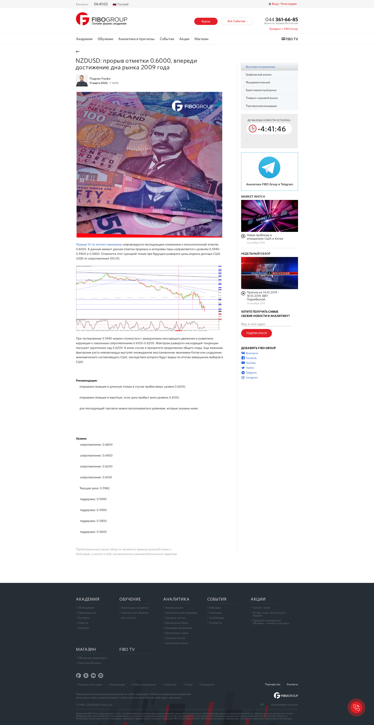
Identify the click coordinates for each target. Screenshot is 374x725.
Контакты (82, 4)
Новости (83, 622)
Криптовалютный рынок (261, 90)
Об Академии (86, 607)
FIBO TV (292, 39)
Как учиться (128, 617)
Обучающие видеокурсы (92, 657)
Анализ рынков (174, 607)
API (262, 704)
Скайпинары (216, 617)
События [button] (167, 39)
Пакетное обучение (89, 662)
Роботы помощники (144, 684)
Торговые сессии (175, 617)
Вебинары (215, 607)
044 (281, 19)
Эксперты (83, 617)
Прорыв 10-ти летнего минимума (99, 244)
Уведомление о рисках (284, 704)
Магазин (201, 39)
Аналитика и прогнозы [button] (136, 39)
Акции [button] (184, 39)
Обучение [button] (105, 39)
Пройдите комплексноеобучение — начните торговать (271, 622)
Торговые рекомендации (261, 106)
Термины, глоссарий (90, 684)
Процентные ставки (177, 632)
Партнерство (272, 684)
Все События (237, 21)
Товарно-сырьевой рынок (262, 98)
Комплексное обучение (135, 612)
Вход (275, 4)
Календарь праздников (178, 627)
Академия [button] (84, 39)
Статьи (188, 684)
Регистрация (289, 4)
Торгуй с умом (261, 607)
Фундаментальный (258, 82)
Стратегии (170, 684)
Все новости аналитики (260, 67)
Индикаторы (117, 684)
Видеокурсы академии (135, 607)
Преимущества (87, 612)
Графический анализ (259, 74)
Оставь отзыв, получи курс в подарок (269, 614)
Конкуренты (207, 684)
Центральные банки (176, 622)
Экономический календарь (181, 612)
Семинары (215, 612)
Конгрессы (215, 622)
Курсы (206, 21)
